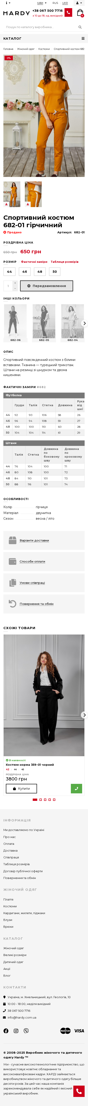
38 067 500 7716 (19, 1010)
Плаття (8, 899)
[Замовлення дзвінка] (79, 1091)
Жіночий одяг (26, 49)
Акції (6, 969)
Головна (8, 49)
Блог (7, 975)
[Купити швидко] (76, 788)
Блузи (7, 920)
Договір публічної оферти (23, 871)
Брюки (8, 926)
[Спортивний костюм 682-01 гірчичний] (11, 194)
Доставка (10, 850)
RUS (55, 3)
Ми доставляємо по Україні (23, 830)
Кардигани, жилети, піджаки (24, 913)
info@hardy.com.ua (22, 1017)
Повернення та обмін (19, 878)
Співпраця (11, 857)
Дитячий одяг (13, 962)
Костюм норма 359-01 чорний (30, 764)
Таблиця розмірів (65, 261)
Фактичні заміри (34, 261)
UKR (65, 3)
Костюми (44, 49)
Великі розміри (14, 955)
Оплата (8, 843)
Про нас (9, 837)
